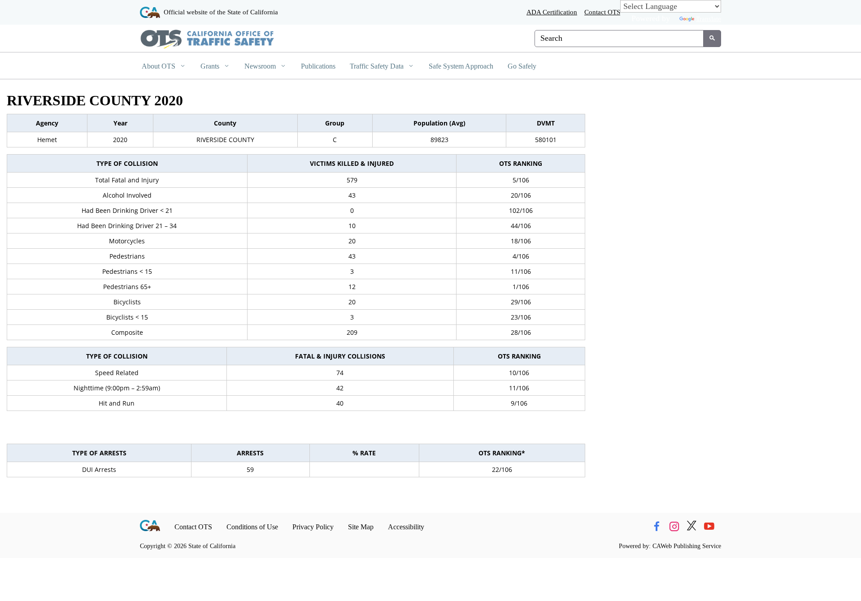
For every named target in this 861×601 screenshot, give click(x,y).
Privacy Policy (313, 527)
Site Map (361, 527)
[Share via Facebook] (656, 527)
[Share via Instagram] (674, 527)
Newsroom (261, 66)
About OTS (159, 66)
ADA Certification (551, 12)
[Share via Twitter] (691, 527)
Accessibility (406, 527)
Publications (318, 66)
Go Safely (522, 66)
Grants (210, 66)
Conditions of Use (252, 527)
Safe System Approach (461, 66)
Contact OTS (602, 12)
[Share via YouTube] (709, 527)
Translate (708, 18)
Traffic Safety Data (377, 66)
